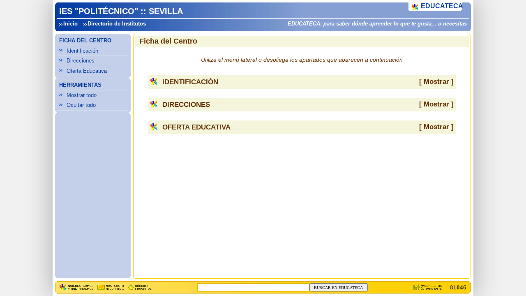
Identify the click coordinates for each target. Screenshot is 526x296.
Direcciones (81, 61)
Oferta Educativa (87, 71)
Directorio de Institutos (117, 24)
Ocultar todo (81, 105)
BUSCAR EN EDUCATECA (338, 287)
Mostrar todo (82, 95)
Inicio (70, 24)
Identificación (82, 51)
